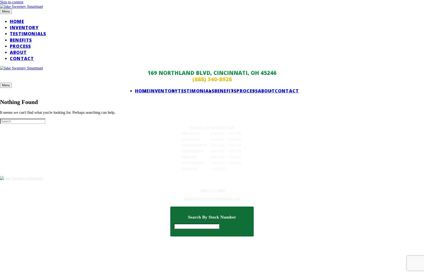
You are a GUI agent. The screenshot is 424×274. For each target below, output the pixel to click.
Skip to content (11, 2)
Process (20, 46)
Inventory (24, 27)
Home (17, 21)
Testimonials (28, 34)
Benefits (21, 40)
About (18, 52)
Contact (22, 58)
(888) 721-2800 (212, 190)
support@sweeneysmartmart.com (212, 198)
